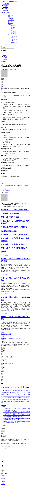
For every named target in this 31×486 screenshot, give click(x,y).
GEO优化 (10, 18)
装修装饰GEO (4, 401)
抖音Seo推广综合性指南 (10, 213)
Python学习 (14, 36)
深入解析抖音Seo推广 (9, 231)
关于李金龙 (6, 4)
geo (4, 53)
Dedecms (10, 24)
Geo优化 (20, 387)
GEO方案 (7, 390)
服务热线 (3, 484)
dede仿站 (13, 25)
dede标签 (13, 33)
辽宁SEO (13, 401)
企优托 (17, 390)
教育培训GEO (22, 396)
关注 (2, 81)
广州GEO (14, 394)
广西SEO (19, 394)
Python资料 (14, 37)
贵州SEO (8, 401)
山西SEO (28, 392)
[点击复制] (1, 353)
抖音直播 (5, 192)
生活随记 (16, 399)
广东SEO (9, 394)
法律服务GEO (20, 397)
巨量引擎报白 (3, 394)
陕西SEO (24, 401)
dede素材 (13, 29)
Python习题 (14, 39)
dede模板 (13, 27)
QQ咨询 (3, 478)
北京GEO (21, 390)
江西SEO (4, 397)
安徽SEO (18, 392)
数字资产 (10, 21)
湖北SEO (5, 399)
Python (9, 35)
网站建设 (26, 399)
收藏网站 (5, 8)
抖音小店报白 (6, 189)
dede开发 (13, 30)
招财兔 (10, 17)
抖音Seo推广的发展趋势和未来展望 (14, 227)
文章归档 (5, 10)
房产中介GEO (24, 394)
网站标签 (5, 5)
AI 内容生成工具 (7, 387)
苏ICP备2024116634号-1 (7, 446)
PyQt (12, 40)
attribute (5, 59)
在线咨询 (3, 481)
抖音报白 (5, 255)
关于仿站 (5, 7)
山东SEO (23, 392)
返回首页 (10, 15)
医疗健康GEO (27, 390)
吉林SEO (9, 392)
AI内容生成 (11, 20)
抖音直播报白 (6, 190)
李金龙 (9, 203)
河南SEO (14, 397)
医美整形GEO (4, 392)
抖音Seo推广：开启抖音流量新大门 (14, 244)
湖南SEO (10, 399)
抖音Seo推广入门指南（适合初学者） (15, 210)
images (5, 56)
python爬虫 (14, 42)
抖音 (4, 61)
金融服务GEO (19, 401)
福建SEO (21, 399)
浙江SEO (25, 397)
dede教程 (13, 32)
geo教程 (5, 57)
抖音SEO (10, 23)
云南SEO (14, 390)
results (4, 55)
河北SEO (9, 397)
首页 (2, 61)
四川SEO (13, 392)
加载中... (4, 252)
